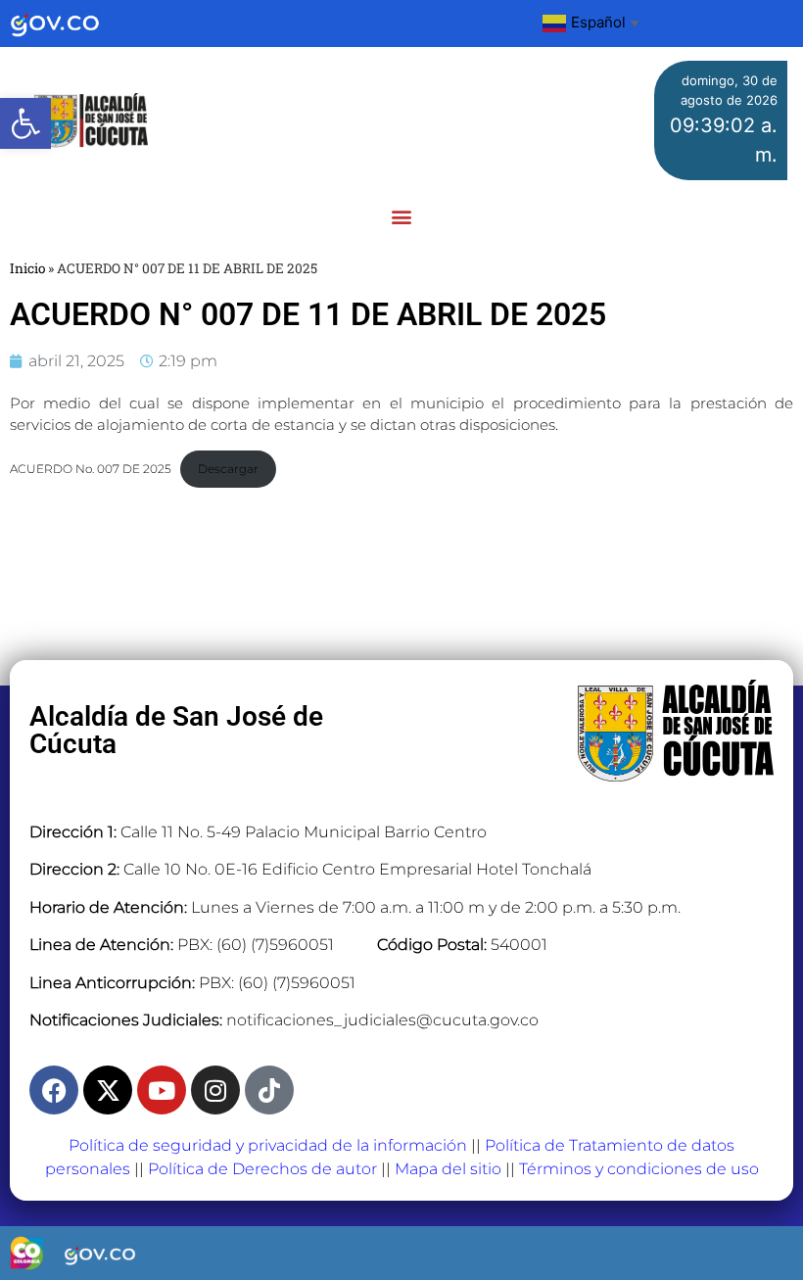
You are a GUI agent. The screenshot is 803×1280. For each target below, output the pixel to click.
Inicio (27, 268)
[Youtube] (161, 1090)
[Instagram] (215, 1090)
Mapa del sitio (448, 1169)
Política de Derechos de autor (262, 1169)
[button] (25, 123)
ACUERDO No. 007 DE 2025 (90, 468)
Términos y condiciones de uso (639, 1169)
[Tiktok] (269, 1090)
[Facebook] (53, 1090)
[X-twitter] (107, 1090)
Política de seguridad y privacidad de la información (268, 1145)
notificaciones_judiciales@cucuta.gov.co (382, 1020)
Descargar (228, 468)
